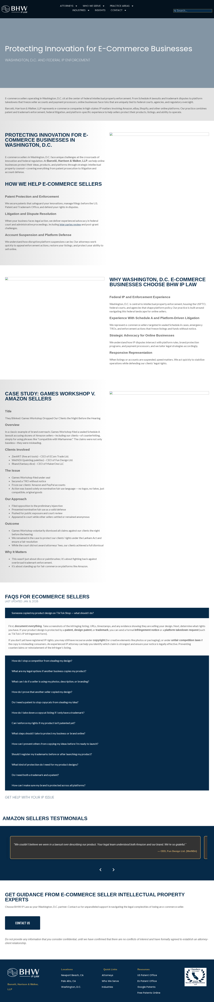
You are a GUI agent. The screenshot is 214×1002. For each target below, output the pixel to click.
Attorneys (66, 6)
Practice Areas (120, 6)
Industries (79, 10)
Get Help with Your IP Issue (29, 797)
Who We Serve (92, 6)
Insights (100, 10)
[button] (107, 613)
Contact (116, 10)
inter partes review (70, 224)
